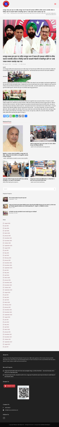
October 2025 (8, 243)
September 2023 (8, 290)
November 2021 (8, 337)
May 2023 (7, 297)
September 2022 (8, 314)
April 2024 (7, 275)
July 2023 (7, 295)
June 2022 (7, 322)
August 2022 (7, 317)
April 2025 (7, 255)
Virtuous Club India (18, 424)
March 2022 (7, 329)
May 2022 (7, 324)
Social (24, 64)
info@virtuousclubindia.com (11, 410)
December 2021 (8, 334)
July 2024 (7, 270)
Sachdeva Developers (45, 424)
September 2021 (8, 341)
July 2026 (7, 225)
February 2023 (8, 304)
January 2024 (8, 280)
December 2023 (8, 282)
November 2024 (8, 265)
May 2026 (7, 228)
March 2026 (7, 233)
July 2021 (7, 346)
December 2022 (8, 309)
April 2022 (7, 327)
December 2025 (8, 238)
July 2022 (7, 319)
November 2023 (8, 285)
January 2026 (8, 235)
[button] (55, 4)
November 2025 (8, 240)
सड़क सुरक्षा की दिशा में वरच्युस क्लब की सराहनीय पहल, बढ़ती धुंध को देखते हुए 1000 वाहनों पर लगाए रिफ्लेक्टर (15, 179)
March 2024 (7, 277)
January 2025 (8, 260)
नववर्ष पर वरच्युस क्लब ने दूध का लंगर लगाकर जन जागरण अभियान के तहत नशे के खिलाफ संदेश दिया (43, 144)
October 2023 (8, 287)
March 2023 (7, 302)
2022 (21, 64)
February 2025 (8, 258)
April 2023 (7, 299)
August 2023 (7, 292)
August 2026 (7, 223)
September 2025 (8, 245)
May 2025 (7, 253)
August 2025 (7, 248)
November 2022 (8, 312)
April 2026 (7, 230)
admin (15, 64)
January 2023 (8, 307)
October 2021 (8, 339)
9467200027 (7, 407)
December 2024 (8, 262)
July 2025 (7, 250)
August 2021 (7, 344)
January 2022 (8, 332)
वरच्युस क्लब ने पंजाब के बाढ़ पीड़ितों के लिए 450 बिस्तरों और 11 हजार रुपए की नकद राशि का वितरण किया (42, 179)
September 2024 (8, 267)
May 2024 (7, 272)
